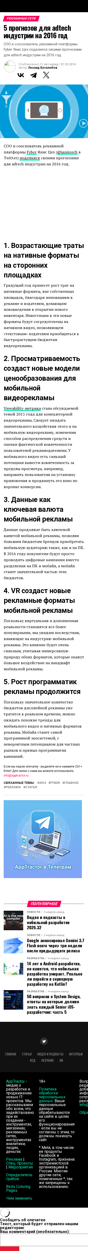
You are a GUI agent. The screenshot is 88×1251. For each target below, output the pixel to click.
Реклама (14, 1159)
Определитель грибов (19, 1177)
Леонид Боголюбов (42, 67)
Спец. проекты (19, 1163)
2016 (42, 783)
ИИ (61, 1060)
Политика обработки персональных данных (52, 1095)
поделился (30, 158)
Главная (10, 1054)
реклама (13, 787)
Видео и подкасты (50, 1054)
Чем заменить (19, 1198)
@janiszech (67, 152)
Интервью (76, 1054)
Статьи (27, 1054)
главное (71, 783)
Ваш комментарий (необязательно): (35, 1231)
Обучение (47, 1060)
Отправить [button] (9, 1248)
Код (32, 1060)
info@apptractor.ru (16, 775)
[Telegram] (33, 75)
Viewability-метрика (22, 408)
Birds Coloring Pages (18, 1188)
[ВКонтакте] (21, 75)
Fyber (32, 152)
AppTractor (15, 1081)
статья (31, 787)
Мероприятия (20, 1167)
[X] (46, 75)
